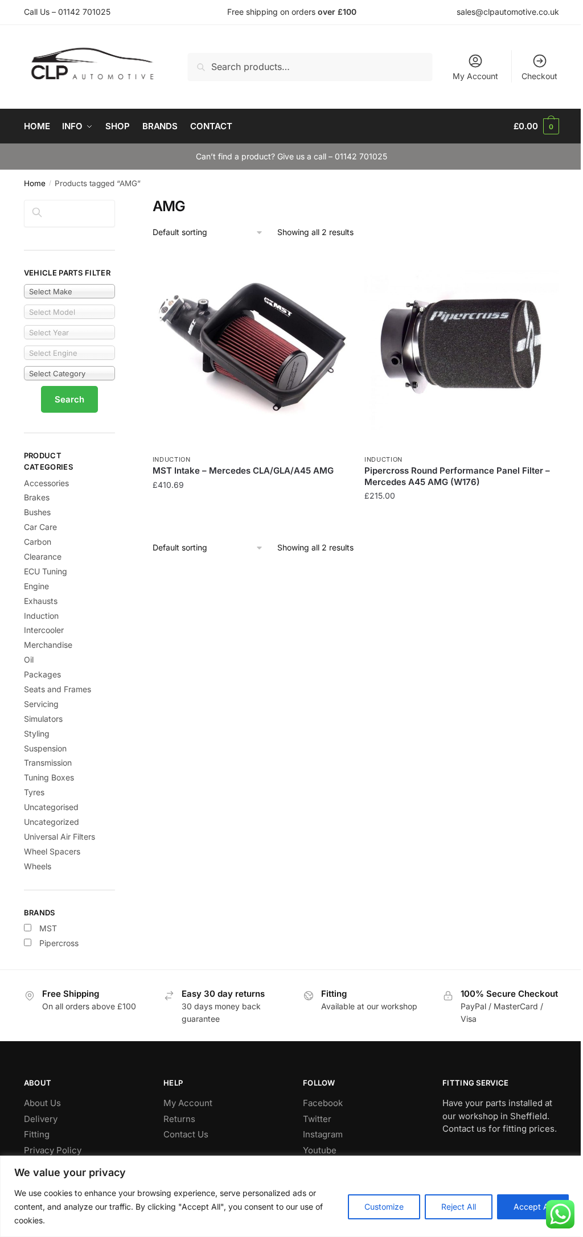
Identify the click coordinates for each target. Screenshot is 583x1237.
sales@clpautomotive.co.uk (508, 12)
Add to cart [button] (250, 519)
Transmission (48, 762)
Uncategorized (51, 822)
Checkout (539, 76)
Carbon (37, 541)
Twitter (317, 1118)
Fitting (37, 1134)
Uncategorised (51, 807)
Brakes (37, 497)
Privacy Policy (52, 1150)
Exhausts (41, 601)
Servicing (41, 704)
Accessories (46, 483)
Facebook (323, 1103)
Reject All (458, 1206)
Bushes (37, 512)
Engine (36, 586)
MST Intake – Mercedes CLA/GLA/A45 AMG (243, 470)
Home (35, 183)
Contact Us (185, 1134)
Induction (172, 459)
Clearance (42, 556)
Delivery (41, 1118)
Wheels (37, 866)
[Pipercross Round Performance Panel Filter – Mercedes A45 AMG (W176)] (461, 350)
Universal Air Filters (59, 836)
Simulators (43, 719)
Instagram (323, 1134)
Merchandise (48, 645)
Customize (384, 1206)
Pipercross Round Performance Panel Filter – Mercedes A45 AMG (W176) (457, 476)
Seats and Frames (57, 689)
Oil (29, 659)
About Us (42, 1103)
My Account (475, 76)
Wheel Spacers (52, 851)
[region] (291, 1196)
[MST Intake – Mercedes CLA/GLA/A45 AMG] (250, 350)
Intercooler (44, 630)
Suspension (45, 748)
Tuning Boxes (49, 777)
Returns (179, 1118)
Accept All (533, 1206)
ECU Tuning (45, 571)
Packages (42, 674)
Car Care (40, 527)
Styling (37, 733)
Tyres (34, 792)
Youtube (319, 1150)
